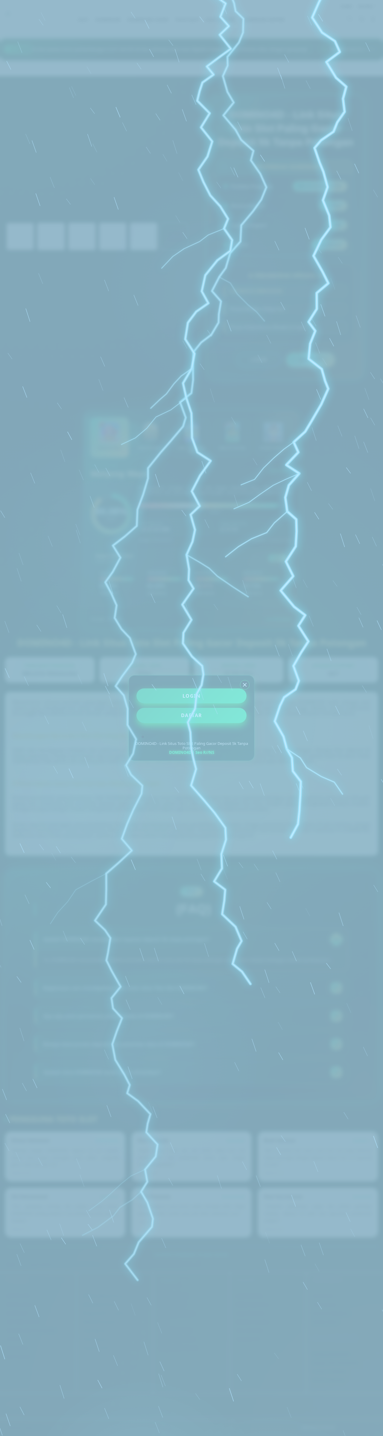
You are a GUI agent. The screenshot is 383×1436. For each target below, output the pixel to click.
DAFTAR (191, 715)
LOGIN (192, 696)
